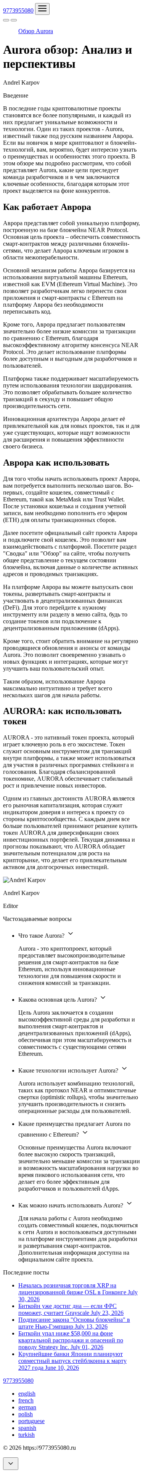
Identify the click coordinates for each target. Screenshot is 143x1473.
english (26, 1393)
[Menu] (42, 9)
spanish (27, 1428)
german (27, 1407)
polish (25, 1414)
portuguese (31, 1421)
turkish (26, 1434)
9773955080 (18, 10)
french (26, 1400)
